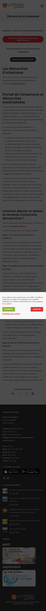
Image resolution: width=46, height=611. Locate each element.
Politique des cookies (11, 314)
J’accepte (9, 309)
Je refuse (37, 309)
